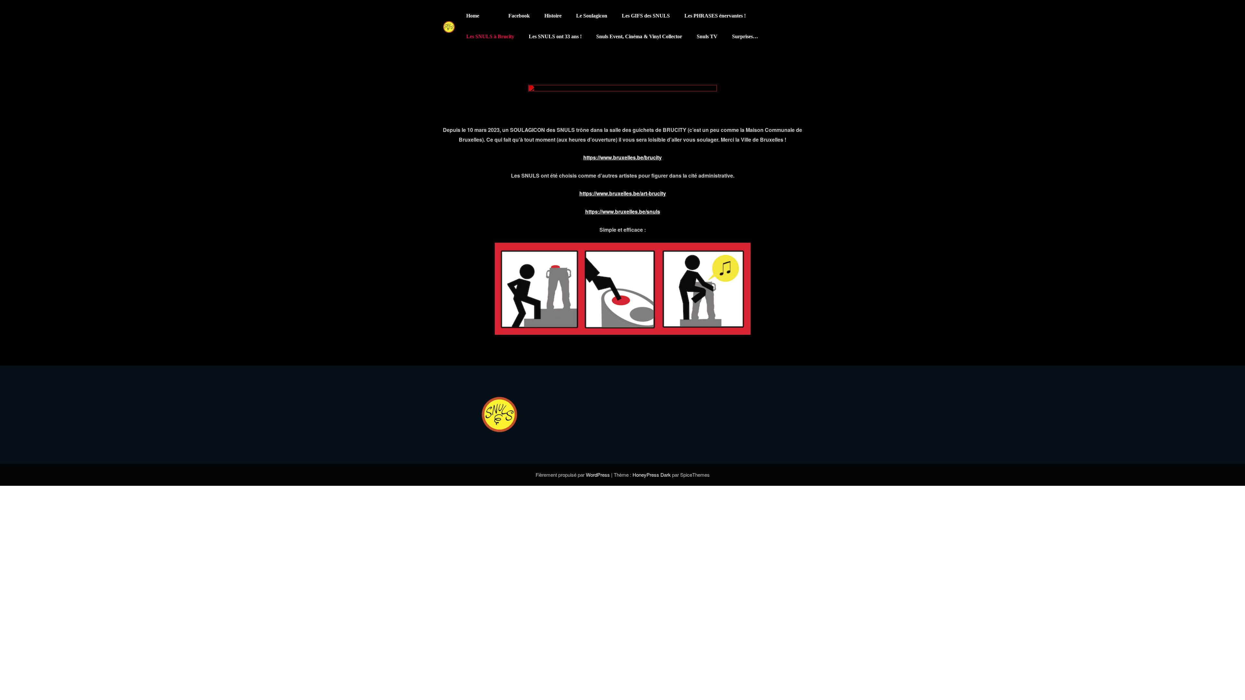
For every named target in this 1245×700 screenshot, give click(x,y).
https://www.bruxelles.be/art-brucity (622, 193)
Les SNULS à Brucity (490, 36)
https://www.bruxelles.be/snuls (622, 211)
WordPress (598, 474)
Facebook (519, 15)
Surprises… (745, 36)
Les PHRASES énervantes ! (715, 15)
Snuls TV (707, 36)
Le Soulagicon (591, 15)
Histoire (553, 15)
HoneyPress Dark (652, 474)
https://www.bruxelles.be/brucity (622, 157)
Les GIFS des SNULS (646, 15)
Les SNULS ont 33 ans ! (555, 36)
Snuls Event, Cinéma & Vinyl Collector (639, 36)
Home (472, 15)
